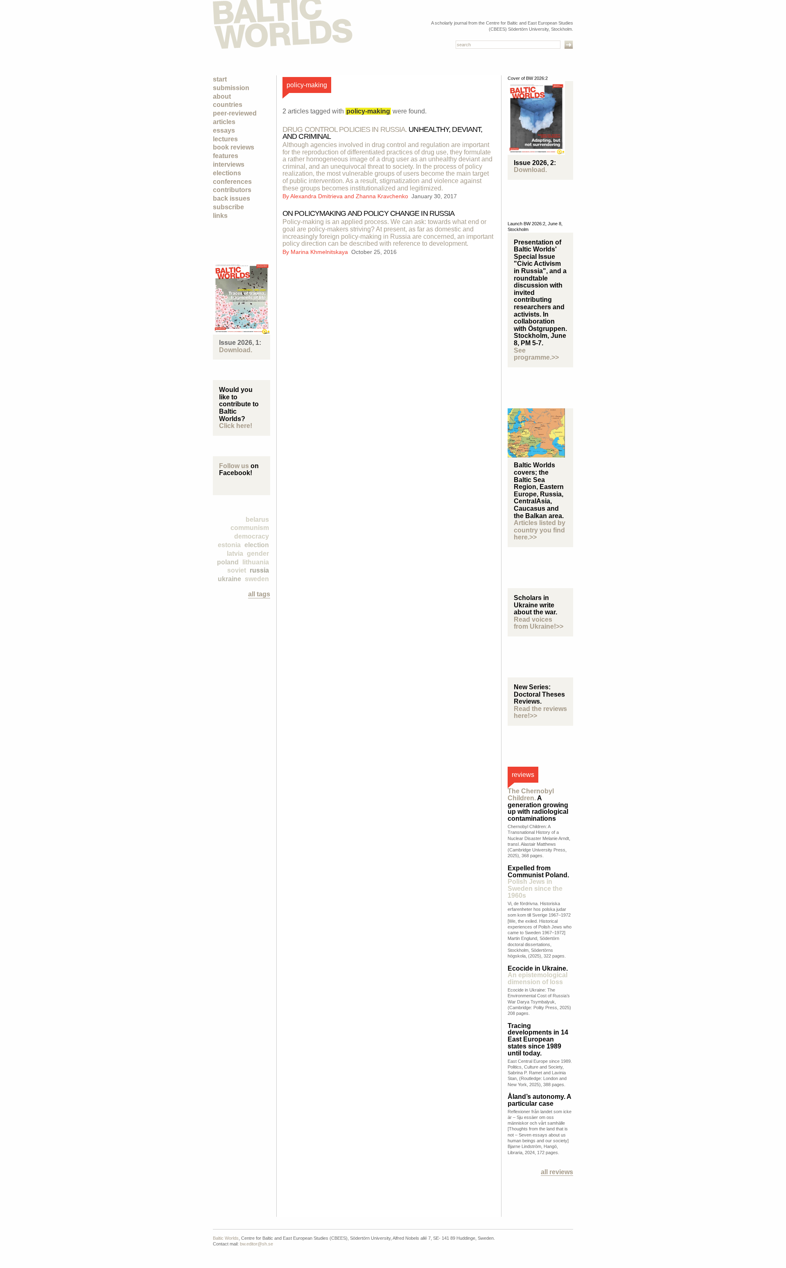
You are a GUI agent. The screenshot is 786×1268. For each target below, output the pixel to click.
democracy (251, 536)
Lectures (225, 139)
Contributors (232, 189)
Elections (227, 173)
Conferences (232, 181)
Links (220, 215)
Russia (259, 570)
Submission (231, 87)
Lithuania (255, 562)
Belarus (257, 519)
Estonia (229, 544)
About (222, 96)
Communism (249, 527)
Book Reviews (233, 147)
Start (220, 79)
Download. (235, 349)
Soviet (236, 570)
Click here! (235, 425)
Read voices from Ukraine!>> (538, 623)
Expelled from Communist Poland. (538, 882)
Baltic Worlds (226, 1238)
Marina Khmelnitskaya (320, 252)
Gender (258, 553)
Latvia (235, 553)
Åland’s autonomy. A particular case (539, 1100)
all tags (259, 594)
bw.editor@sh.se (256, 1243)
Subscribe (228, 207)
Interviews (228, 164)
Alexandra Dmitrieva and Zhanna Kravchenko (350, 196)
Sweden (257, 578)
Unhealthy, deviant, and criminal (382, 132)
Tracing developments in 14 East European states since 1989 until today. (538, 1039)
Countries (227, 104)
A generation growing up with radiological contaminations (538, 805)
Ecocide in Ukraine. (538, 975)
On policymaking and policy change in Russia (368, 213)
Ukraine (229, 578)
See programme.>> (536, 354)
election (256, 544)
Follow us (234, 465)
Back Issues (231, 198)
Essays (224, 130)
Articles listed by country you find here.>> (539, 530)
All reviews (557, 1171)
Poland (228, 562)
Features (225, 155)
